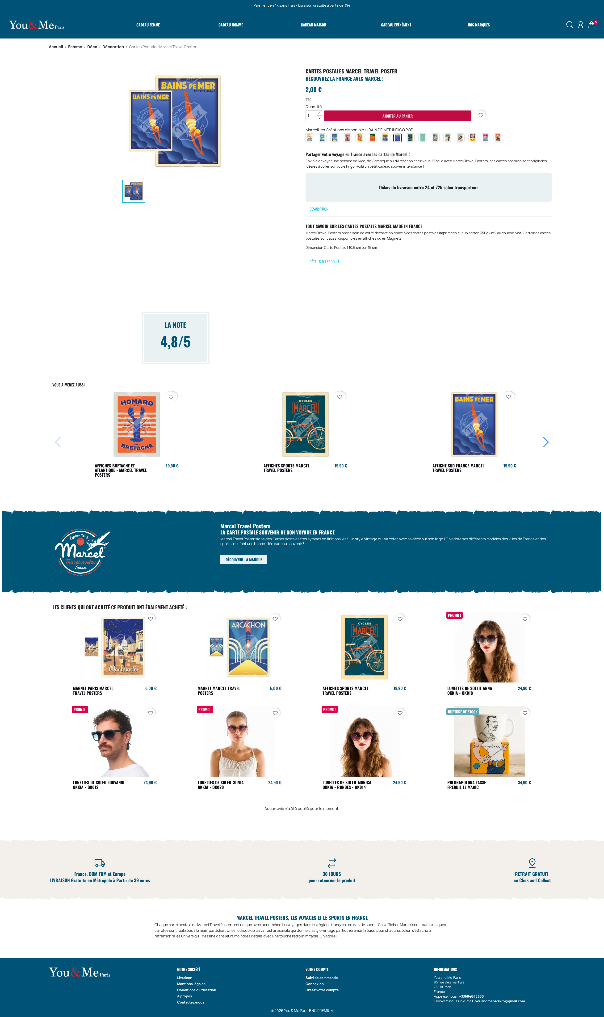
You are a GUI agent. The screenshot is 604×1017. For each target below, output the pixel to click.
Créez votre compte (322, 990)
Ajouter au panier (397, 116)
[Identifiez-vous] (580, 24)
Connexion (315, 984)
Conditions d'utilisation (196, 990)
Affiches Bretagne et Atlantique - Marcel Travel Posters (121, 470)
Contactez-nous (190, 1002)
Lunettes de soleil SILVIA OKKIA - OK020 (221, 784)
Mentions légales (191, 984)
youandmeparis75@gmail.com (500, 1001)
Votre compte (317, 969)
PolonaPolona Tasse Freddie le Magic (466, 784)
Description (319, 209)
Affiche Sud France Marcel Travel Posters (458, 467)
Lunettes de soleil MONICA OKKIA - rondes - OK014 (347, 784)
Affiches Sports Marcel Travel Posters (287, 467)
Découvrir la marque (244, 559)
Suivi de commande (322, 977)
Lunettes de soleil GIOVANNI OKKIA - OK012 (98, 784)
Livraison (184, 977)
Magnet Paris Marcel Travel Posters (93, 690)
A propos (184, 996)
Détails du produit (324, 261)
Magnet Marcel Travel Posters (219, 690)
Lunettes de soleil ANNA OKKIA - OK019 (469, 690)
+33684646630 (471, 996)
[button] (546, 442)
